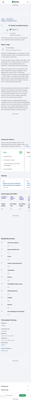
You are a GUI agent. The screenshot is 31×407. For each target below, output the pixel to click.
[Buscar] (27, 2)
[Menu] (3, 2)
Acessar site (4, 350)
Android (3, 325)
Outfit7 (3, 345)
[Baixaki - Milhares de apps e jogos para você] (15, 2)
